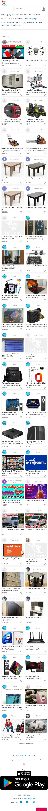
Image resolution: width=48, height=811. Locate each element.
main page (32, 18)
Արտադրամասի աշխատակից (31, 355)
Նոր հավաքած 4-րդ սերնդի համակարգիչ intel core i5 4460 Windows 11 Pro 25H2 (35, 444)
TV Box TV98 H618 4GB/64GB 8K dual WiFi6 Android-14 (35, 413)
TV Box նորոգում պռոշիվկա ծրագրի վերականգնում (12, 677)
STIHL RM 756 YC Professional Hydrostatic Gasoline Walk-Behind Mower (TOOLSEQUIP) (12, 151)
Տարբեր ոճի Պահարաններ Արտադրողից (12, 618)
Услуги (27, 755)
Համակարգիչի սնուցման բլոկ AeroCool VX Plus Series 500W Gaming (36, 326)
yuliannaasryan (14, 540)
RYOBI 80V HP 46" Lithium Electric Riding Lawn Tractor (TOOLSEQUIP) (34, 121)
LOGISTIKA (15, 511)
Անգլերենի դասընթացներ (11, 559)
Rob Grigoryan (15, 716)
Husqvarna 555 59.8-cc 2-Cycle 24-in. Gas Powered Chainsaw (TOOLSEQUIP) (36, 151)
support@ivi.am (29, 798)
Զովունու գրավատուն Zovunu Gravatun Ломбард (15, 42)
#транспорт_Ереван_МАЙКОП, (36, 530)
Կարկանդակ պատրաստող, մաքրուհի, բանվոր (35, 560)
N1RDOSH (38, 716)
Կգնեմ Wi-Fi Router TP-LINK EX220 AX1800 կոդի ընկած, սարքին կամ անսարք (12, 707)
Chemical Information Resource (36, 500)
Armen (38, 218)
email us (9, 25)
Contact (29, 760)
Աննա (38, 540)
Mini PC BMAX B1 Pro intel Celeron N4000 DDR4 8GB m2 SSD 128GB (12, 444)
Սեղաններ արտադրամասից (35, 207)
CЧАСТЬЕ (38, 687)
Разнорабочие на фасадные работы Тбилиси (12, 237)
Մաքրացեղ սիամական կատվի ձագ (33, 736)
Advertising (9, 760)
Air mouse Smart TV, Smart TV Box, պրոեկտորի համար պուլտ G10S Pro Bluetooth (35, 238)
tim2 (15, 569)
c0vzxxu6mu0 (38, 481)
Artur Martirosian (38, 569)
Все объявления (26, 744)
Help (33, 755)
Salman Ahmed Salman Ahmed (15, 481)
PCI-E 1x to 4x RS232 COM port (36, 266)
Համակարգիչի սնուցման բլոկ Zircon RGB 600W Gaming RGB (12, 325)
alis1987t (15, 218)
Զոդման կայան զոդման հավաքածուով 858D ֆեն (11, 296)
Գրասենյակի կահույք (33, 617)
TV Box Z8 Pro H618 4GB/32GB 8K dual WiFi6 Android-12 (12, 413)
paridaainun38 (38, 42)
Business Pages (18, 755)
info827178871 (38, 335)
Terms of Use (20, 760)
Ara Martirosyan (14, 159)
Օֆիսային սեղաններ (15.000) (36, 588)
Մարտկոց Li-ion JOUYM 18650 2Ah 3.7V (10, 355)
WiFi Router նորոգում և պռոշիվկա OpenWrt (33, 648)
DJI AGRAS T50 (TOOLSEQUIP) (36, 61)
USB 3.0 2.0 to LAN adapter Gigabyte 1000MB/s (11, 267)
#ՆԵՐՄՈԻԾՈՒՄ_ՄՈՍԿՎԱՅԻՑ (13, 530)
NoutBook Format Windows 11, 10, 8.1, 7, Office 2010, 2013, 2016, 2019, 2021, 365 (35, 297)
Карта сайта (38, 760)
